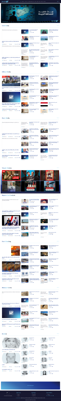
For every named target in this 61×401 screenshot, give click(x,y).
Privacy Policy (34, 394)
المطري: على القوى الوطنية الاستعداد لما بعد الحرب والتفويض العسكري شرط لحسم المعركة (54, 148)
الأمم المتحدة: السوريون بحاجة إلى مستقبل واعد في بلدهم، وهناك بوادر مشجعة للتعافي (54, 305)
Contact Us (44, 1)
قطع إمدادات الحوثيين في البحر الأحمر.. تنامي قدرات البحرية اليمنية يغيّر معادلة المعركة (10, 234)
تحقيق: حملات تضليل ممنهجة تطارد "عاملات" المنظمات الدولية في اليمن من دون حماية (54, 219)
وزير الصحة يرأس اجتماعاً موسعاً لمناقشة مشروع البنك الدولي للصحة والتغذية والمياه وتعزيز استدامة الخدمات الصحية (54, 90)
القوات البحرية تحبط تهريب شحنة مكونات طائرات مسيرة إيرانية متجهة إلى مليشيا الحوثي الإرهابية (11, 104)
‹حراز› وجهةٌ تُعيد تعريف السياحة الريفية (33, 212)
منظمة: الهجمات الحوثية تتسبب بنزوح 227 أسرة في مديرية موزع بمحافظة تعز (53, 122)
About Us (42, 1)
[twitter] (18, 44)
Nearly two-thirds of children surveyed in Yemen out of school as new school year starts (54, 325)
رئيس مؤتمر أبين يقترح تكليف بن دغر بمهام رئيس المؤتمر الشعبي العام (11, 58)
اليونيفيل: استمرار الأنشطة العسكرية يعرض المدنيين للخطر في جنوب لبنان (53, 311)
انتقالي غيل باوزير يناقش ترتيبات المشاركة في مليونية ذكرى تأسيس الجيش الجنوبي (54, 135)
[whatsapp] (30, 32)
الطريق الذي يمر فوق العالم (32, 344)
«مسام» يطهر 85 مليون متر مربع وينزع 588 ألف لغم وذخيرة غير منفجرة (11, 324)
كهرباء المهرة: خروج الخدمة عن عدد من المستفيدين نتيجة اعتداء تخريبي (33, 30)
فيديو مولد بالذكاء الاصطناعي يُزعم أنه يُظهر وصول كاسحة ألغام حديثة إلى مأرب (10, 273)
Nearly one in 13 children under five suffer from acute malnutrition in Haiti (34, 305)
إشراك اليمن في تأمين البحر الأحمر (52, 232)
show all (58, 25)
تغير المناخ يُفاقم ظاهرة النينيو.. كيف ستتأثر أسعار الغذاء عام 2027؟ (53, 206)
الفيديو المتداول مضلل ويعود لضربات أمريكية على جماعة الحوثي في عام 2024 (53, 245)
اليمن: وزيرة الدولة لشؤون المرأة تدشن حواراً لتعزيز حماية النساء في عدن (34, 56)
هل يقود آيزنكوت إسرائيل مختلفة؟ (33, 364)
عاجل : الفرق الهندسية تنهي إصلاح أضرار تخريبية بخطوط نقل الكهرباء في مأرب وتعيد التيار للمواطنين (34, 63)
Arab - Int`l (26, 1)
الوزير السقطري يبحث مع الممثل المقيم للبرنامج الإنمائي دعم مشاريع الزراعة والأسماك (34, 102)
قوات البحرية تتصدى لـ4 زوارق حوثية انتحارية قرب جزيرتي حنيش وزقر (34, 76)
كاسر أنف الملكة (50, 357)
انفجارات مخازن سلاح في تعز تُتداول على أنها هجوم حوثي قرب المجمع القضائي (53, 259)
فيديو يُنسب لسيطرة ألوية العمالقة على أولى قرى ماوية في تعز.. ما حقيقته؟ (54, 278)
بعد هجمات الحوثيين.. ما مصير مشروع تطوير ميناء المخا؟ (53, 212)
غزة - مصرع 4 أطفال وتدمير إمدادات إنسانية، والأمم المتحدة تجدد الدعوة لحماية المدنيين (34, 325)
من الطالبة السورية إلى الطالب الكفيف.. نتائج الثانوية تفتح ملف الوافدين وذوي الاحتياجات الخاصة (34, 200)
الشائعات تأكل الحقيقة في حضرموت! (33, 311)
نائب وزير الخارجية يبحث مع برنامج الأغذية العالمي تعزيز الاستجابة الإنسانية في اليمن (34, 82)
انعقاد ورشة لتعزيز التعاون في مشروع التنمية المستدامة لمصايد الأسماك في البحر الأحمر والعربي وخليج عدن (53, 83)
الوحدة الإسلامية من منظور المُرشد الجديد (8, 349)
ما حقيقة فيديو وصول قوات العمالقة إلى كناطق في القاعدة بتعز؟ (53, 272)
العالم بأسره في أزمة (31, 357)
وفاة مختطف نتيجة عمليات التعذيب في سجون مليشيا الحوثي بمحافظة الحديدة (53, 155)
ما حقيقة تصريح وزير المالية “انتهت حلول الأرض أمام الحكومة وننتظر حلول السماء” (54, 252)
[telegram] (19, 44)
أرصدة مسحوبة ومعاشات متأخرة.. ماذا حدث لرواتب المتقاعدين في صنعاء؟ (53, 199)
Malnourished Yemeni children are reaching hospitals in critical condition (53, 292)
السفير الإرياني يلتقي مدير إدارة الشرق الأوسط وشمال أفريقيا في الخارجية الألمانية (54, 96)
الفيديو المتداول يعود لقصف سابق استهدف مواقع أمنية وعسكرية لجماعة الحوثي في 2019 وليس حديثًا (34, 259)
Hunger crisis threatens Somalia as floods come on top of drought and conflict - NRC (53, 318)
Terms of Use (34, 395)
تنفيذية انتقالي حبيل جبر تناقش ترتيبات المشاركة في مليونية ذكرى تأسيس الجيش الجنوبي (34, 129)
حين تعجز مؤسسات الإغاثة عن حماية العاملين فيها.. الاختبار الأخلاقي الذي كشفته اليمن (53, 30)
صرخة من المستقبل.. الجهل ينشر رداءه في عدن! (9, 319)
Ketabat (37, 1)
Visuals (39, 1)
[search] (58, 1)
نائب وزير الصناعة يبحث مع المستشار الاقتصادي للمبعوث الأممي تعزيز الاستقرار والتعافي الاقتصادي (54, 76)
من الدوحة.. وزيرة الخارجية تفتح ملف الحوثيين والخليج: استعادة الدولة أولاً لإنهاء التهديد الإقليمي (10, 63)
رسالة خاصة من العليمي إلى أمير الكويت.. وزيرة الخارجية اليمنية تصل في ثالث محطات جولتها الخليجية (34, 50)
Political (23, 1)
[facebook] (31, 32)
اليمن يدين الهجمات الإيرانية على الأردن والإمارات (9, 109)
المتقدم (3, 364)
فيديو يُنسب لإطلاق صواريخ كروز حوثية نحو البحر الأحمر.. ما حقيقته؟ (34, 272)
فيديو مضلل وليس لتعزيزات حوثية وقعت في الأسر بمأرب (34, 245)
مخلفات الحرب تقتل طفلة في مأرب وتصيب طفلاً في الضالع (10, 150)
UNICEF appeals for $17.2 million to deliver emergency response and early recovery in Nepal (54, 299)
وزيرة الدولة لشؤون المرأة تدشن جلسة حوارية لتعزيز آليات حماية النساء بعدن (34, 109)
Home (20, 1)
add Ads (18, 394)
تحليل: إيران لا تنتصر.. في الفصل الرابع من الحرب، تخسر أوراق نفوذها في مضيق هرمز (34, 206)
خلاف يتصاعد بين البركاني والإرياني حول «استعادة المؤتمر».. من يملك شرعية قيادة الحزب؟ (33, 226)
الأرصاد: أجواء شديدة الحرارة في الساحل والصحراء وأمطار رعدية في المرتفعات (33, 155)
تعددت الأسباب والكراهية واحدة (7, 369)
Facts (33, 1)
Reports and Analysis (30, 1)
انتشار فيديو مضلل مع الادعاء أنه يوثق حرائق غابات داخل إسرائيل (11, 257)
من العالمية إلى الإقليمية (51, 364)
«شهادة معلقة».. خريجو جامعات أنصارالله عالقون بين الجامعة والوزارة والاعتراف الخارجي (34, 232)
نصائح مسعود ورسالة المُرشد (52, 344)
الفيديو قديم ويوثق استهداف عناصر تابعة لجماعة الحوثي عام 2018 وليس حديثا (33, 252)
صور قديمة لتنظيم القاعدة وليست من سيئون (54, 265)
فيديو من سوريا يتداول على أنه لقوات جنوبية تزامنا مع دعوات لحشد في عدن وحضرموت (10, 279)
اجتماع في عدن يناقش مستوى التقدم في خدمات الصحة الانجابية (34, 89)
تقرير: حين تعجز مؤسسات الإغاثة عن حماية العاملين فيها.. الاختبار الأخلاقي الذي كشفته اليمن (11, 211)
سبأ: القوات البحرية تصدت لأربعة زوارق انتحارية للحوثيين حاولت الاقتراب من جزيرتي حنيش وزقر (54, 63)
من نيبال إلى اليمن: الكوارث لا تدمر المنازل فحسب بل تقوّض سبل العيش (53, 226)
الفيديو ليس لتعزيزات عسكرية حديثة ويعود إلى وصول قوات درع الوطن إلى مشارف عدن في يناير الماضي (34, 266)
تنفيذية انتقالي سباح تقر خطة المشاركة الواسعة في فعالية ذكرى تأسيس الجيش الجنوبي (33, 142)
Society (35, 1)
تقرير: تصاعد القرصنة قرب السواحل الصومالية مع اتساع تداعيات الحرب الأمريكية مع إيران (34, 219)
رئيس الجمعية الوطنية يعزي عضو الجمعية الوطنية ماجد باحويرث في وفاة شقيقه (34, 148)
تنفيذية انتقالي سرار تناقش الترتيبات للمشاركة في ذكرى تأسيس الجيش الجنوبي (54, 129)
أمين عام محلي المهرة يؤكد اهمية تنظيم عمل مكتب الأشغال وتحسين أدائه (34, 96)
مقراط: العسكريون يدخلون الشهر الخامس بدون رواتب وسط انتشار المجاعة (54, 56)
